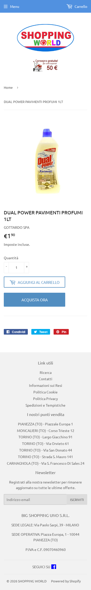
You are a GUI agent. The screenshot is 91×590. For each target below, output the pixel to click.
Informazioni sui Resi (45, 385)
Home (8, 87)
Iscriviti (77, 499)
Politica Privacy (45, 398)
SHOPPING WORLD (32, 581)
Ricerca (46, 372)
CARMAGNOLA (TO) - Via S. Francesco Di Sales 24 (45, 463)
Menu (14, 6)
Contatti (45, 378)
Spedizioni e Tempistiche (45, 405)
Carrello (80, 6)
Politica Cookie (45, 392)
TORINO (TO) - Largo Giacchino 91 (45, 437)
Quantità (11, 257)
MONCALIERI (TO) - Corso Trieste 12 (45, 430)
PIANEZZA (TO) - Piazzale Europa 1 (45, 424)
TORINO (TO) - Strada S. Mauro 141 (45, 456)
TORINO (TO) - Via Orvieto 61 (45, 443)
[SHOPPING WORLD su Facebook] (53, 567)
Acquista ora (34, 299)
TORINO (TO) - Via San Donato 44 (45, 450)
